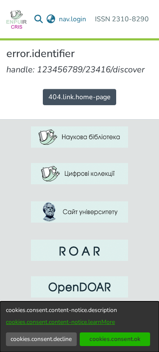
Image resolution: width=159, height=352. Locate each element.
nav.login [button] (73, 19)
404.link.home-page (79, 97)
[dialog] (79, 326)
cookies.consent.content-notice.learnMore (60, 322)
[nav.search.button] (38, 19)
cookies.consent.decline (41, 339)
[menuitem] (51, 19)
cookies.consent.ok (114, 339)
